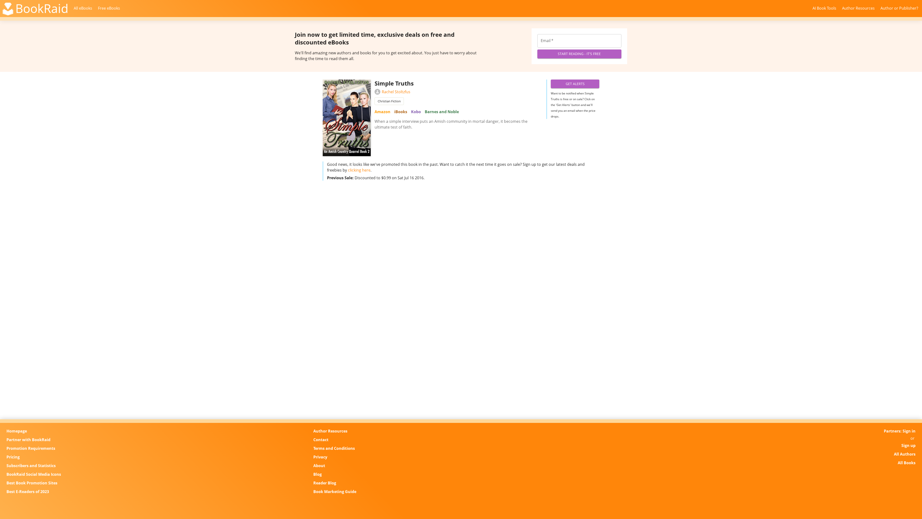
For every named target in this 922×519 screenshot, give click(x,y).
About (319, 465)
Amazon (382, 111)
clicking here (359, 170)
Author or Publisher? (899, 8)
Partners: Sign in (900, 431)
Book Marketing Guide (334, 491)
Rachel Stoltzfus (396, 91)
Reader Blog (324, 483)
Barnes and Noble (442, 111)
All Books (907, 462)
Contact (320, 439)
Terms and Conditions (334, 448)
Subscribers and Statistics (31, 465)
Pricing (13, 457)
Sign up (908, 445)
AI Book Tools (824, 8)
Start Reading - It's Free (579, 53)
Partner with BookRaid (28, 439)
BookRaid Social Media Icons (33, 474)
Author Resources (858, 8)
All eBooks (83, 8)
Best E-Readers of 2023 (27, 491)
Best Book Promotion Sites (31, 483)
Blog (317, 474)
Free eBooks (109, 8)
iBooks (400, 111)
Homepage (16, 431)
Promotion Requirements (30, 448)
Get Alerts (575, 83)
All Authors (905, 454)
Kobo (416, 111)
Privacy (320, 457)
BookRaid (41, 8)
